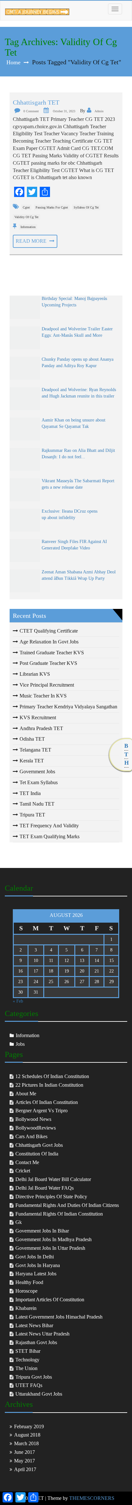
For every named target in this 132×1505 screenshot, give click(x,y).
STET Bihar (27, 1351)
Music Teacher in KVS (43, 695)
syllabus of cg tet (86, 207)
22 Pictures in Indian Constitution (49, 1085)
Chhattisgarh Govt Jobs (39, 1145)
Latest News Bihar (34, 1325)
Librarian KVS (35, 674)
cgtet (26, 207)
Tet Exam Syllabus (39, 782)
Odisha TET (32, 739)
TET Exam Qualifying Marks (49, 836)
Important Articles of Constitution (49, 1299)
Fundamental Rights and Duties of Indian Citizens (67, 1205)
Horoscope (26, 1291)
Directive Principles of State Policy (51, 1196)
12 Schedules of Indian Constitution (52, 1076)
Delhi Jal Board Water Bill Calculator (53, 1179)
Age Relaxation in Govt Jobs (49, 641)
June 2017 (24, 1452)
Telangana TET (35, 749)
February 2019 (29, 1426)
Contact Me (27, 1162)
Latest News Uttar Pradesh (42, 1333)
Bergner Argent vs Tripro (41, 1110)
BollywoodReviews (35, 1128)
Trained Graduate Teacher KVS (52, 652)
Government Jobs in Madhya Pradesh (53, 1239)
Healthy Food (29, 1282)
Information (28, 227)
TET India (30, 793)
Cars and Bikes (31, 1136)
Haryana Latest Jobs (35, 1273)
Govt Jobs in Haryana (37, 1265)
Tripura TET (32, 814)
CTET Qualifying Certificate (49, 631)
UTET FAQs (28, 1385)
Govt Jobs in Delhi (34, 1256)
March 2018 (26, 1443)
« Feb (18, 1001)
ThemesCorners (91, 1498)
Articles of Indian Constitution (46, 1102)
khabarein (26, 1308)
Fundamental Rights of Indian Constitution (59, 1214)
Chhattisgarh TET (36, 102)
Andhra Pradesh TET (41, 728)
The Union (26, 1368)
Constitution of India (36, 1153)
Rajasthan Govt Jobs (36, 1342)
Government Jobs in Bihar (42, 1230)
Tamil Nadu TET (37, 804)
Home (13, 62)
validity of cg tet (26, 217)
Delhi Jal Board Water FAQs (44, 1188)
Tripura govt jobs (33, 1377)
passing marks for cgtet (52, 207)
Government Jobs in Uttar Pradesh (50, 1248)
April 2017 (25, 1469)
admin (99, 111)
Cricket (22, 1170)
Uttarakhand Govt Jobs (38, 1394)
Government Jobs (37, 771)
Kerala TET (32, 760)
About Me (25, 1093)
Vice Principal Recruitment (47, 685)
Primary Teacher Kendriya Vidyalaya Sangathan (68, 706)
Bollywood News (33, 1119)
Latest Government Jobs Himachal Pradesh (59, 1317)
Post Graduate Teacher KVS (48, 663)
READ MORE (32, 241)
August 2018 (27, 1435)
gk (18, 1222)
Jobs (20, 1044)
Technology (27, 1359)
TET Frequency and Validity (49, 825)
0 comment (31, 111)
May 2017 (24, 1460)
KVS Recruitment (38, 717)
